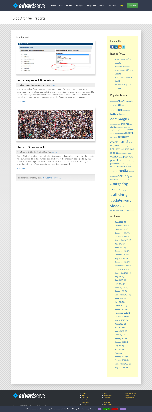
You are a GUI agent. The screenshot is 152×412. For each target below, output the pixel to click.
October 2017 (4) (122, 236)
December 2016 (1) (122, 251)
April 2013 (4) (120, 327)
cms (123, 127)
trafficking (118, 194)
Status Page (108, 404)
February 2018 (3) (122, 229)
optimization (128, 153)
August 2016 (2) (121, 258)
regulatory (128, 164)
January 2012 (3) (122, 356)
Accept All (106, 409)
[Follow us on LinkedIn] (116, 47)
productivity (115, 163)
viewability (122, 207)
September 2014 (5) (123, 294)
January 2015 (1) (122, 291)
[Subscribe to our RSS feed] (120, 47)
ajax (131, 101)
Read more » (22, 101)
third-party (123, 190)
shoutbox (114, 179)
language (127, 146)
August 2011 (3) (121, 367)
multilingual (121, 153)
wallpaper (132, 207)
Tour (61, 5)
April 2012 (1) (120, 349)
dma (111, 133)
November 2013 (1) (123, 313)
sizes (119, 180)
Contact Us (112, 5)
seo (131, 176)
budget (123, 114)
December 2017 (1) (122, 233)
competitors (113, 130)
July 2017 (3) (120, 244)
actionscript (113, 101)
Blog (121, 5)
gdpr (116, 137)
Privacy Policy (130, 395)
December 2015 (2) (122, 262)
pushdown (123, 164)
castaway (112, 124)
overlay (114, 156)
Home (53, 5)
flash (131, 133)
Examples (79, 5)
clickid (131, 124)
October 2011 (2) (122, 360)
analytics (115, 105)
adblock (120, 101)
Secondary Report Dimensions (35, 80)
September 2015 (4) (123, 273)
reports (52, 85)
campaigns (119, 119)
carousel (131, 120)
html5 (123, 141)
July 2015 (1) (120, 276)
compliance (119, 130)
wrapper (121, 210)
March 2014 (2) (121, 305)
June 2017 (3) (120, 247)
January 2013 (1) (122, 338)
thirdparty (128, 190)
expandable (123, 133)
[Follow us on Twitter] (124, 47)
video (115, 205)
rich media (119, 170)
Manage (123, 409)
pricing (124, 161)
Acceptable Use (131, 393)
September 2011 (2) (123, 363)
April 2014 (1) (120, 302)
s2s (111, 176)
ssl (111, 184)
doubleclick (115, 133)
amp (111, 105)
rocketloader (131, 171)
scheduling (115, 176)
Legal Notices (130, 398)
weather (112, 210)
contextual (124, 130)
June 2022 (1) (120, 222)
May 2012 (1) (120, 345)
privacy (132, 161)
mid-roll (129, 149)
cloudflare (119, 127)
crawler (130, 129)
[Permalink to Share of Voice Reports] (55, 125)
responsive (121, 166)
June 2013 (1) (120, 324)
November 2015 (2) (123, 265)
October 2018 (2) (122, 225)
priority (128, 161)
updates (117, 200)
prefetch (121, 161)
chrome (125, 123)
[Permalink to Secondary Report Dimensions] (55, 58)
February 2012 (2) (122, 353)
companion (127, 127)
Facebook (107, 398)
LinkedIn (106, 400)
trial (129, 195)
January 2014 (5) (122, 309)
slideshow (123, 180)
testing (115, 189)
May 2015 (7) (120, 283)
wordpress (116, 210)
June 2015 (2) (120, 280)
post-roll (128, 156)
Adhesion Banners (122, 66)
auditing (123, 105)
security (123, 176)
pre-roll (114, 160)
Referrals (107, 402)
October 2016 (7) (122, 254)
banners (117, 109)
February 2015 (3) (122, 287)
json (124, 146)
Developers (108, 395)
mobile (114, 152)
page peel (121, 157)
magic (122, 149)
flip (111, 137)
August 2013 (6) (121, 320)
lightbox (115, 149)
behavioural (127, 110)
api (119, 104)
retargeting (128, 166)
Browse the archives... (52, 177)
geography (123, 136)
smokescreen (129, 180)
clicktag (113, 127)
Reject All (115, 409)
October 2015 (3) (122, 269)
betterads (115, 114)
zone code (130, 210)
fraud (113, 137)
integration (114, 146)
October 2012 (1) (122, 342)
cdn (116, 124)
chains (118, 124)
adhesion (128, 101)
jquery (121, 146)
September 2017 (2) (123, 240)
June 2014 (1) (120, 298)
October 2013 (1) (122, 316)
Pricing (101, 5)
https (131, 142)
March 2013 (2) (121, 331)
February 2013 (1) (122, 334)
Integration (91, 5)
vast (127, 200)
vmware (127, 207)
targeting (120, 183)
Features (69, 5)
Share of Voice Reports (31, 147)
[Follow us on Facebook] (112, 47)
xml (125, 210)
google (114, 142)
